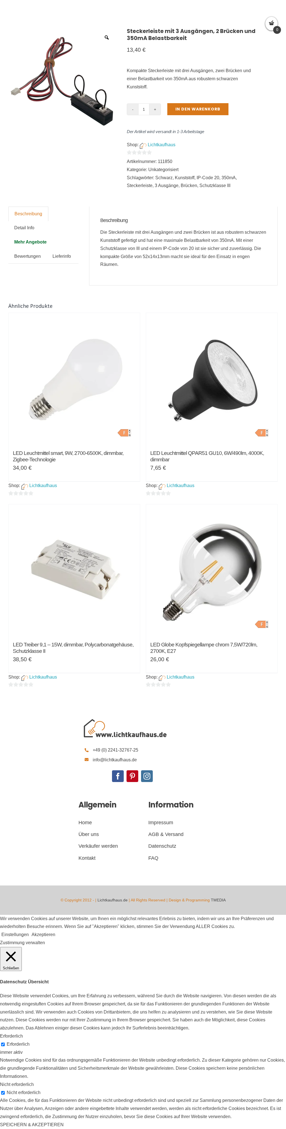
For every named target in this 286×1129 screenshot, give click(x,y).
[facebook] (118, 776)
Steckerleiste (139, 185)
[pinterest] (132, 776)
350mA (228, 177)
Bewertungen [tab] (27, 256)
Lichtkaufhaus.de (112, 900)
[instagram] (147, 776)
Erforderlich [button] (11, 1036)
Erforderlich (18, 1044)
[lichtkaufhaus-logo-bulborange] (125, 719)
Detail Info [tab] (24, 227)
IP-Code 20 (208, 177)
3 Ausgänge (166, 185)
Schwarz (164, 177)
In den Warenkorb (197, 109)
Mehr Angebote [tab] (30, 242)
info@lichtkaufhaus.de (115, 759)
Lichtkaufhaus (161, 144)
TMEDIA (218, 900)
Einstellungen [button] (15, 934)
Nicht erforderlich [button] (17, 1084)
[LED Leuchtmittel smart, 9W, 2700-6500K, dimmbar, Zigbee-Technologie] (74, 378)
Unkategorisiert (163, 169)
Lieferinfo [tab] (62, 256)
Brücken (189, 185)
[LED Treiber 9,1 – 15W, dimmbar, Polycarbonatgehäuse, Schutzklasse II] (74, 570)
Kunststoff (184, 177)
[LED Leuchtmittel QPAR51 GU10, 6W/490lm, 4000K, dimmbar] (211, 378)
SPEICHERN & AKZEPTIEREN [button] (32, 1124)
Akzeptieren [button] (43, 934)
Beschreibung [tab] (28, 213)
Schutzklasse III (214, 185)
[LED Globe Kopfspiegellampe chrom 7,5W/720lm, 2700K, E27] (211, 570)
